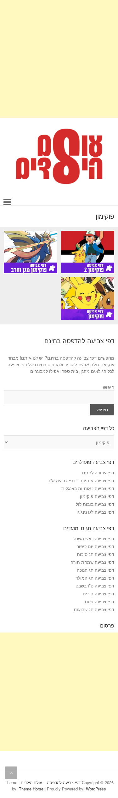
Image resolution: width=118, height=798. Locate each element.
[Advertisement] (59, 59)
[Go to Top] (11, 772)
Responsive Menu (7, 202)
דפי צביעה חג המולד (95, 578)
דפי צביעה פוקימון (97, 496)
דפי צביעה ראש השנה (94, 538)
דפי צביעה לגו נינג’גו (95, 512)
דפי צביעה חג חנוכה (95, 570)
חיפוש (108, 387)
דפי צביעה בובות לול (95, 504)
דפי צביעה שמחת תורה (92, 562)
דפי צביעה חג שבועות (94, 609)
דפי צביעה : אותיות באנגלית (87, 488)
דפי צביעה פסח (99, 601)
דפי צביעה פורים (98, 593)
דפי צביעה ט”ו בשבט (95, 585)
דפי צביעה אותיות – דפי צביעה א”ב (81, 480)
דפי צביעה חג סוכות (95, 554)
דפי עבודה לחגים (98, 472)
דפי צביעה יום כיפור (95, 546)
